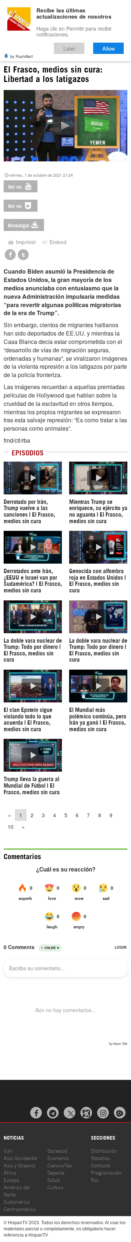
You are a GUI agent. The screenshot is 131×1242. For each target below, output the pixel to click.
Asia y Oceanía (19, 1165)
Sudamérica (17, 1201)
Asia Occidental (20, 1157)
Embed (57, 242)
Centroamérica (20, 1208)
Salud (53, 1179)
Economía (58, 1157)
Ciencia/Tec (59, 1165)
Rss (95, 1179)
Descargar (18, 225)
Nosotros (100, 1157)
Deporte (55, 1172)
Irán (8, 1150)
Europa (11, 1179)
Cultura (55, 1187)
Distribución (104, 1150)
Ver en (15, 186)
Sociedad (57, 1150)
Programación (106, 1172)
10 (10, 826)
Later (69, 48)
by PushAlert (21, 56)
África (10, 1172)
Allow (108, 48)
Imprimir (25, 242)
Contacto (100, 1165)
